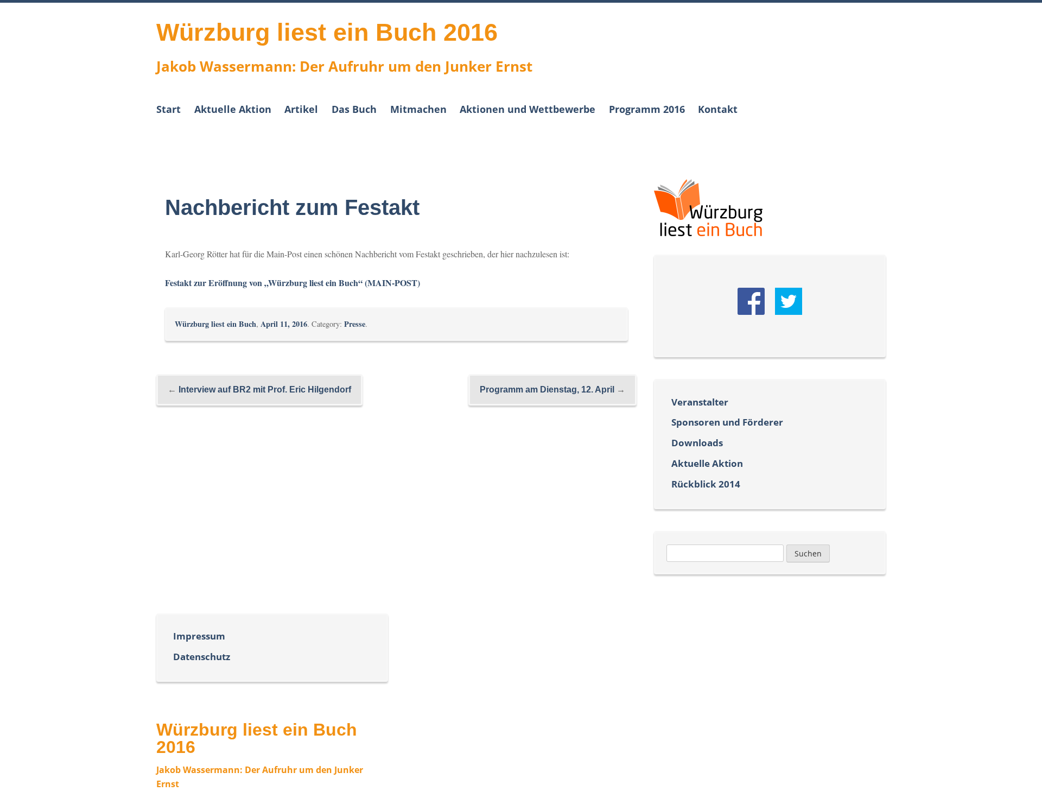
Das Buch (354, 109)
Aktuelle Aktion (232, 109)
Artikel (301, 109)
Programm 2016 (647, 109)
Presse (354, 324)
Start (168, 109)
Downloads (697, 442)
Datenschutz (201, 656)
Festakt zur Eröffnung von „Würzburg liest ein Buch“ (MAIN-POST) (292, 282)
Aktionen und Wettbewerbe (527, 109)
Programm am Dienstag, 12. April (547, 389)
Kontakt (718, 109)
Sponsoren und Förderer (727, 422)
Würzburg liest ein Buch (215, 324)
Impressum (199, 636)
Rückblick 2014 (705, 484)
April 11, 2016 (283, 324)
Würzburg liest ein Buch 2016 (327, 32)
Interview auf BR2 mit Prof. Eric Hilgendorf (265, 389)
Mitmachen (418, 109)
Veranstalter (699, 402)
